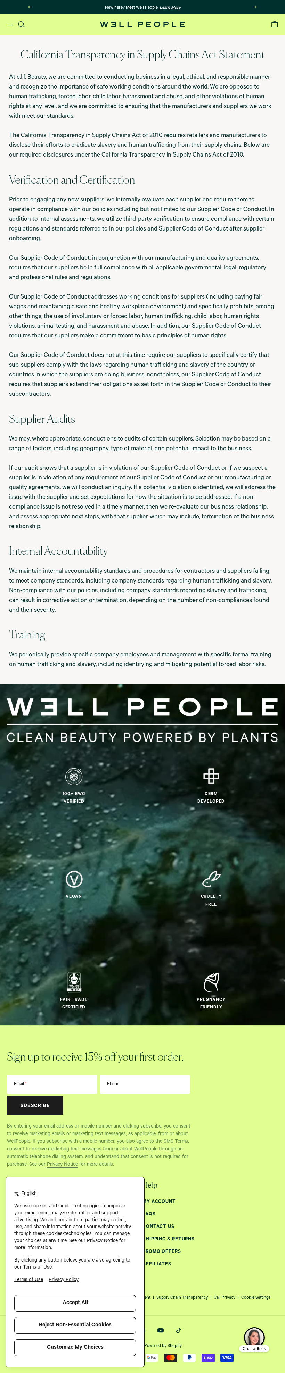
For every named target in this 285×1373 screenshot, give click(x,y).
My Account (159, 1202)
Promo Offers (161, 1252)
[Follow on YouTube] (160, 1330)
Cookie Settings (256, 1298)
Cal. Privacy (224, 1298)
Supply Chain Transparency (182, 1298)
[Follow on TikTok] (178, 1330)
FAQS (149, 1214)
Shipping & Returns (168, 1239)
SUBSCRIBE (35, 1106)
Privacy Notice (62, 1165)
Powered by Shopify (163, 1346)
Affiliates (156, 1264)
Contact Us (158, 1227)
